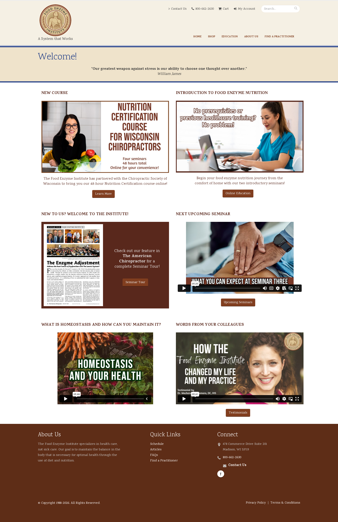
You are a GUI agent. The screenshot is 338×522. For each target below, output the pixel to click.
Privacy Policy (256, 502)
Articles (155, 449)
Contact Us (178, 8)
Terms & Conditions (285, 502)
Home (197, 37)
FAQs (154, 455)
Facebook (220, 473)
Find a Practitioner (164, 460)
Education (230, 37)
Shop (211, 37)
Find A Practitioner (279, 37)
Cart (226, 8)
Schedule (157, 444)
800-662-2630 (204, 8)
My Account (246, 8)
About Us (251, 37)
